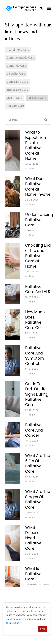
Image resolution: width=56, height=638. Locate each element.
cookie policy (13, 622)
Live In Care (14, 97)
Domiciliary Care (17, 81)
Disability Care (16, 73)
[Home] (21, 8)
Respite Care (15, 105)
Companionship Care (21, 57)
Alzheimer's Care (18, 49)
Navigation (49, 8)
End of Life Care (17, 89)
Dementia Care (17, 65)
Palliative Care (36, 97)
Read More (12, 131)
